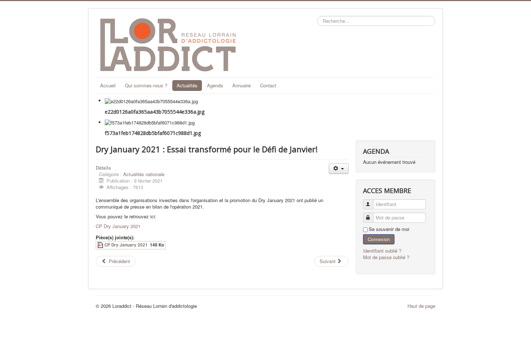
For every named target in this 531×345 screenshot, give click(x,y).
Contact (268, 85)
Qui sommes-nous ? (146, 85)
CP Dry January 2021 (118, 226)
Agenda (215, 85)
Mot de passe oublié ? (386, 257)
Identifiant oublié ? (382, 250)
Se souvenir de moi (389, 229)
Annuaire (241, 85)
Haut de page (421, 305)
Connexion (379, 239)
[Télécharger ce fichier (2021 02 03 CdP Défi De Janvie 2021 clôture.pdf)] (100, 245)
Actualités (187, 85)
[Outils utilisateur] (339, 168)
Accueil (108, 85)
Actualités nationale (143, 174)
